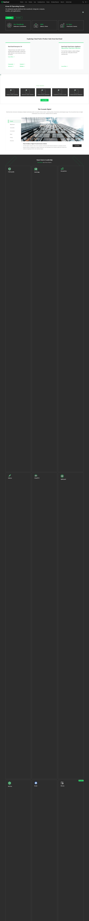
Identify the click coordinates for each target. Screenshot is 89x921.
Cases (35, 2)
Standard (22, 64)
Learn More (9, 17)
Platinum (22, 66)
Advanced (10, 66)
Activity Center (68, 2)
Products (21, 2)
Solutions (30, 2)
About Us (62, 2)
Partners (48, 2)
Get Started (18, 17)
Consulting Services (41, 2)
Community (10, 64)
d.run (26, 2)
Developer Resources (55, 2)
